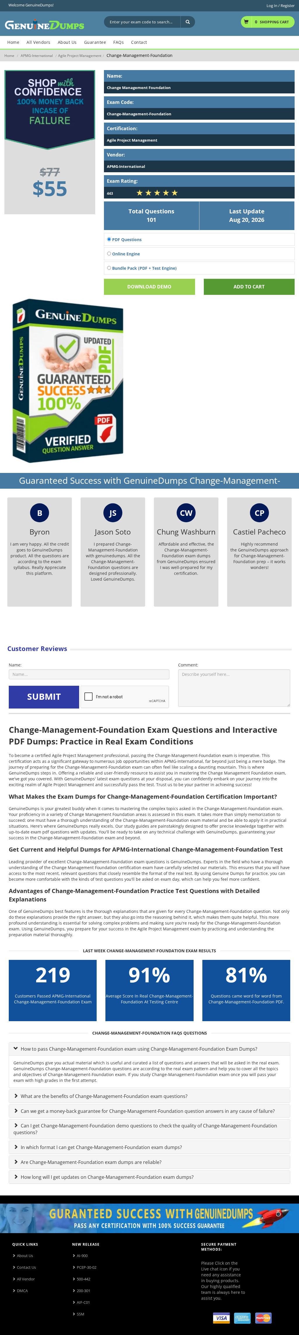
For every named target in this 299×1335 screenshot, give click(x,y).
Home (9, 55)
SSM (80, 1314)
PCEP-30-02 (86, 1267)
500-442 (83, 1279)
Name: (15, 665)
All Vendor (26, 1279)
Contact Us (26, 1267)
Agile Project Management (79, 55)
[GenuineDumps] (44, 23)
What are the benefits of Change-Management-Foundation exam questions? (103, 1096)
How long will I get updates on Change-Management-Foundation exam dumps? (107, 1177)
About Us (25, 1255)
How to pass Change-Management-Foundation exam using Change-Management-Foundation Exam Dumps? (138, 1049)
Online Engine (125, 254)
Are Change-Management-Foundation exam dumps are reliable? (90, 1162)
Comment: (188, 665)
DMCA (22, 1290)
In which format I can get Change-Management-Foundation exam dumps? (101, 1147)
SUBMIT (44, 696)
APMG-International (37, 55)
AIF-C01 (83, 1302)
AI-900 (82, 1255)
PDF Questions (126, 239)
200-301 (83, 1290)
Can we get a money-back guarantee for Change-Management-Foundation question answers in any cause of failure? (147, 1111)
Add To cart (249, 286)
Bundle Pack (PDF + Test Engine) (144, 268)
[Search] (187, 22)
